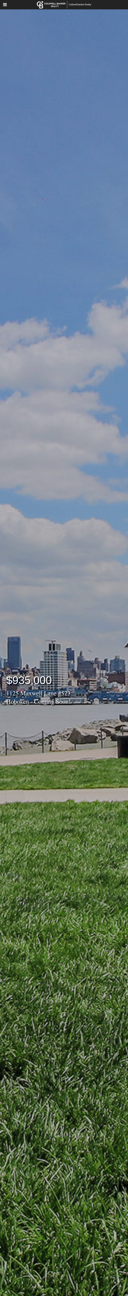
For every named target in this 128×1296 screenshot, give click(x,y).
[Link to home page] (51, 4)
